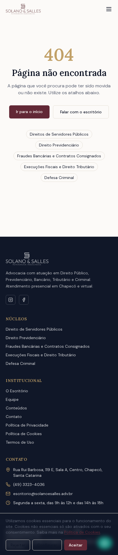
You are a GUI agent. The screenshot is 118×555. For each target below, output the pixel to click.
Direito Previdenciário (59, 145)
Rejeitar (18, 545)
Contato (14, 416)
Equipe (12, 399)
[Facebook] (24, 300)
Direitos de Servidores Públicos (59, 134)
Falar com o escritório (81, 111)
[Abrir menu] (108, 9)
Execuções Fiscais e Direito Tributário (59, 166)
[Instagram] (10, 300)
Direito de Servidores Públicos (34, 329)
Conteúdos (16, 408)
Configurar (47, 545)
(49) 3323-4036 (29, 484)
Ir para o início (29, 111)
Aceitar (75, 545)
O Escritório (17, 390)
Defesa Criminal (59, 177)
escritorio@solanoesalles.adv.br (43, 493)
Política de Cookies (24, 433)
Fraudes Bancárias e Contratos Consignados (59, 155)
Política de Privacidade (27, 425)
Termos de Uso (20, 442)
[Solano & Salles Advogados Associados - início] (23, 9)
